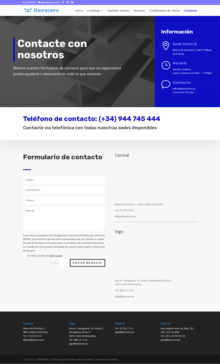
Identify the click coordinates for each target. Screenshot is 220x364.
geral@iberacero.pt (170, 339)
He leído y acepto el (44, 255)
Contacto (190, 10)
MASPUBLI (43, 359)
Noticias (139, 10)
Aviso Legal (55, 255)
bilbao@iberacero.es (33, 339)
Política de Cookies (106, 359)
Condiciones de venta (164, 10)
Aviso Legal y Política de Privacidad (72, 359)
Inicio (79, 10)
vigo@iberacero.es (78, 343)
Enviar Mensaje (87, 262)
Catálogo (93, 10)
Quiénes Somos (118, 10)
